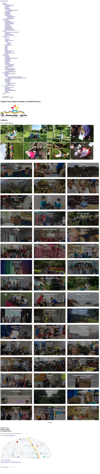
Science (6, 53)
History (6, 46)
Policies (6, 74)
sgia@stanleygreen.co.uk (10, 435)
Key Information (6, 72)
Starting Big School (8, 27)
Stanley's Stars (10, 17)
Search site (2, 467)
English (6, 41)
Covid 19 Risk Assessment (10, 68)
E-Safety (6, 67)
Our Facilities (7, 12)
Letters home (7, 92)
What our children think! (9, 18)
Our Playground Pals (11, 16)
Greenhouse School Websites (15, 462)
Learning (4, 31)
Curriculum (5, 36)
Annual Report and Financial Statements (14, 76)
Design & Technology (9, 40)
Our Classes (7, 33)
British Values (7, 13)
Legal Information (7, 460)
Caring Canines (10, 70)
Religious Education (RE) (10, 52)
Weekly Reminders (8, 89)
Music (6, 48)
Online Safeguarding (11, 83)
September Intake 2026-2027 (12, 10)
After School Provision (9, 64)
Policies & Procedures (9, 28)
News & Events (6, 86)
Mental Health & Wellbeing (10, 69)
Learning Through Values (9, 35)
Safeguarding (7, 82)
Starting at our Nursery (9, 23)
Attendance (7, 56)
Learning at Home (8, 34)
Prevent (8, 84)
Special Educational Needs (10, 85)
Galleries (6, 91)
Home (4, 2)
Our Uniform (7, 24)
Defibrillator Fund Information (10, 90)
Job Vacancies (7, 14)
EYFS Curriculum (8, 26)
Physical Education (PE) (9, 50)
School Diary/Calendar (9, 87)
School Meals (7, 60)
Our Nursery (7, 20)
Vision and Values (8, 11)
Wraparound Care (10, 65)
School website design (4, 462)
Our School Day (8, 59)
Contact (4, 93)
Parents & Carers (6, 54)
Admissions (7, 8)
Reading (8, 42)
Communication (8, 25)
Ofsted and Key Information (10, 73)
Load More (50, 422)
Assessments (7, 81)
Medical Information (9, 66)
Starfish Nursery (6, 19)
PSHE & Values (8, 51)
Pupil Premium (8, 78)
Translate (11, 97)
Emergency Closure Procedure (10, 71)
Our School (5, 3)
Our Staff (7, 7)
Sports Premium (8, 79)
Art (5, 38)
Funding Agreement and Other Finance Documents (16, 77)
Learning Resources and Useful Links (12, 32)
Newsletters (7, 88)
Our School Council (8, 15)
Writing (8, 43)
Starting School (8, 9)
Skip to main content (4, 0)
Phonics (6, 49)
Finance (6, 75)
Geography (7, 45)
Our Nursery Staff (8, 21)
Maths (6, 47)
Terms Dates (7, 57)
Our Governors (8, 6)
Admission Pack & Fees (9, 22)
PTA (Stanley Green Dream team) (11, 58)
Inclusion (6, 62)
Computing (7, 39)
